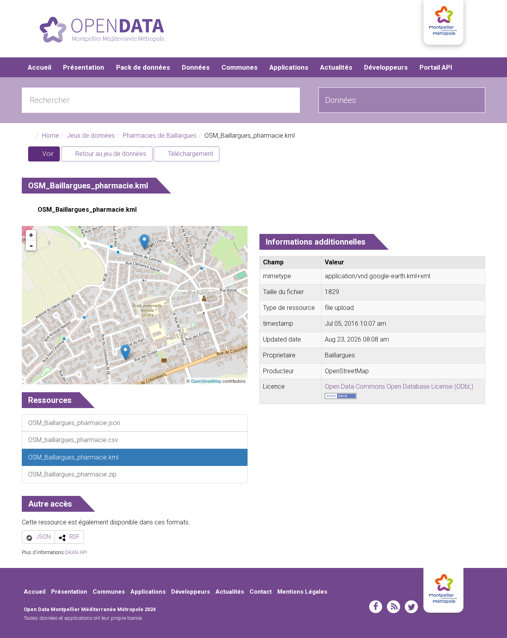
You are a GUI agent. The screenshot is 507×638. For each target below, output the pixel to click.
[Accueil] (102, 29)
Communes (239, 67)
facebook (375, 606)
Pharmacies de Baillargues (159, 135)
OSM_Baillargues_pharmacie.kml (87, 209)
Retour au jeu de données (110, 154)
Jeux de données (91, 135)
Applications (288, 67)
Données (196, 67)
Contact (261, 591)
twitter (411, 606)
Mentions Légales (302, 591)
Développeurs (386, 67)
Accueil (39, 67)
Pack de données (143, 67)
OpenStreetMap (206, 381)
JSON (43, 537)
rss (393, 606)
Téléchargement (189, 154)
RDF (74, 537)
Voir (50, 155)
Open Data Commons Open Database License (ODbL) (399, 386)
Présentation (83, 67)
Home (50, 135)
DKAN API (76, 552)
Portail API (435, 67)
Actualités (336, 67)
